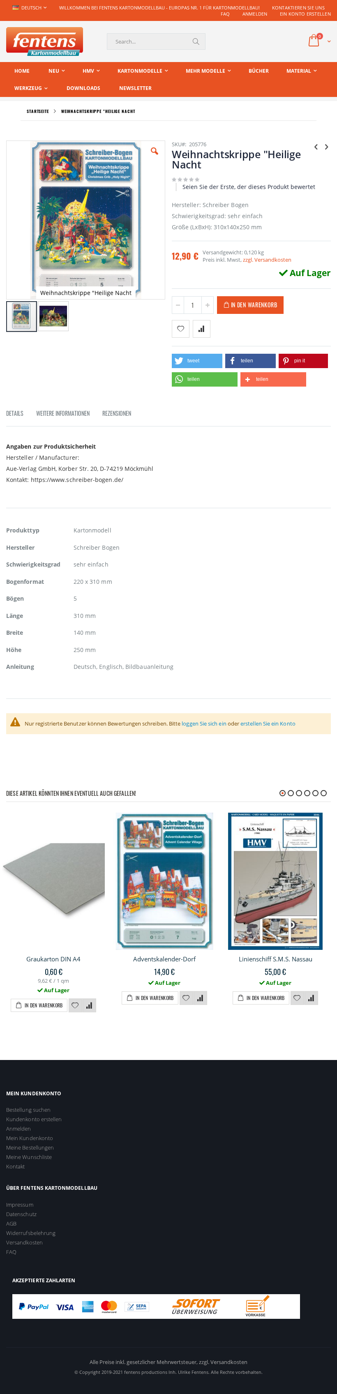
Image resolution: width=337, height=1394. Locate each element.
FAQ (225, 14)
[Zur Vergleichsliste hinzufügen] (89, 1005)
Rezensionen (116, 413)
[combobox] (156, 41)
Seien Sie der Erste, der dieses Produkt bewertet (248, 187)
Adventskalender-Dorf (164, 959)
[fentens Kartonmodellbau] (44, 41)
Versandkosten (24, 1242)
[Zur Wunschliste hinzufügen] (75, 1005)
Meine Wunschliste (29, 1157)
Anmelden (255, 14)
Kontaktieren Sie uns (298, 8)
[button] (154, 157)
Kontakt (15, 1166)
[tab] (21, 414)
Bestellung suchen (28, 1109)
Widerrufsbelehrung (30, 1233)
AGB (11, 1223)
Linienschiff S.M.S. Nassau (275, 959)
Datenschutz (21, 1214)
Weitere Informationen (63, 413)
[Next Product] (326, 146)
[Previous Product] (316, 146)
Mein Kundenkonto (29, 1138)
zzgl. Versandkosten (267, 259)
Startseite (38, 111)
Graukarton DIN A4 (53, 959)
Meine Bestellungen (30, 1147)
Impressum (19, 1204)
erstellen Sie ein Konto (267, 723)
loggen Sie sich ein (204, 723)
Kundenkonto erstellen (34, 1119)
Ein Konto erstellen (305, 14)
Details (14, 413)
